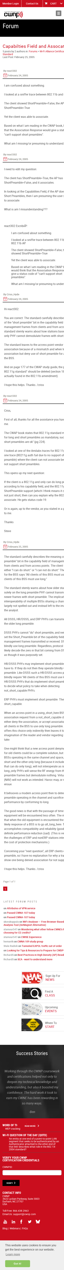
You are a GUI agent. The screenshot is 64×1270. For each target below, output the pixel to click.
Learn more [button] (13, 1254)
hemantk (9, 941)
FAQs (25, 1228)
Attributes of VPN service (21, 908)
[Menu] (58, 13)
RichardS (9, 955)
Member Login (10, 3)
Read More (30, 1126)
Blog (4, 1228)
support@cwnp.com (24, 1214)
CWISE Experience (31, 937)
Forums (33, 51)
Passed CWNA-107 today (21, 912)
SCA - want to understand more (35, 959)
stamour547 (10, 929)
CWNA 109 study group (30, 941)
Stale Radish (11, 946)
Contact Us (32, 3)
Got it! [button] (17, 1263)
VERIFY (9, 1183)
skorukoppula (11, 921)
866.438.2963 (21, 1210)
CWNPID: (7, 1167)
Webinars (15, 1228)
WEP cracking (12, 1128)
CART (53, 3)
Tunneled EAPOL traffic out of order (42, 946)
